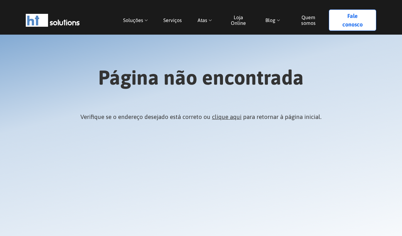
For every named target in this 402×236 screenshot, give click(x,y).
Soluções (133, 20)
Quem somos (308, 20)
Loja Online (238, 20)
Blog (270, 20)
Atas (202, 20)
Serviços (172, 20)
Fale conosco (352, 20)
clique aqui (227, 116)
